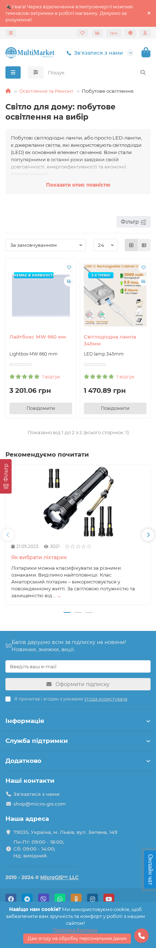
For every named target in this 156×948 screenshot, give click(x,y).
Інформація (24, 720)
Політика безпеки (75, 930)
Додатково (23, 760)
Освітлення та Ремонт (46, 91)
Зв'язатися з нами (98, 53)
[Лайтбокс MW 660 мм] (40, 295)
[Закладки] (82, 33)
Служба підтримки (36, 740)
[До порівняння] (69, 281)
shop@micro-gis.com (39, 804)
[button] (8, 535)
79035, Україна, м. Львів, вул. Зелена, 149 (65, 832)
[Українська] (130, 33)
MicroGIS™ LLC (59, 877)
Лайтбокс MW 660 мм (37, 337)
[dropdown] (10, 33)
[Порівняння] (97, 33)
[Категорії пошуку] (36, 72)
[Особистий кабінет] (145, 33)
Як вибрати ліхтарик (39, 557)
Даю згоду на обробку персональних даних (77, 938)
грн (114, 33)
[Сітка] (131, 245)
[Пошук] (143, 72)
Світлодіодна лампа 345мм (110, 340)
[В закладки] (69, 267)
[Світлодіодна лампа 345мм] (115, 295)
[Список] (144, 245)
